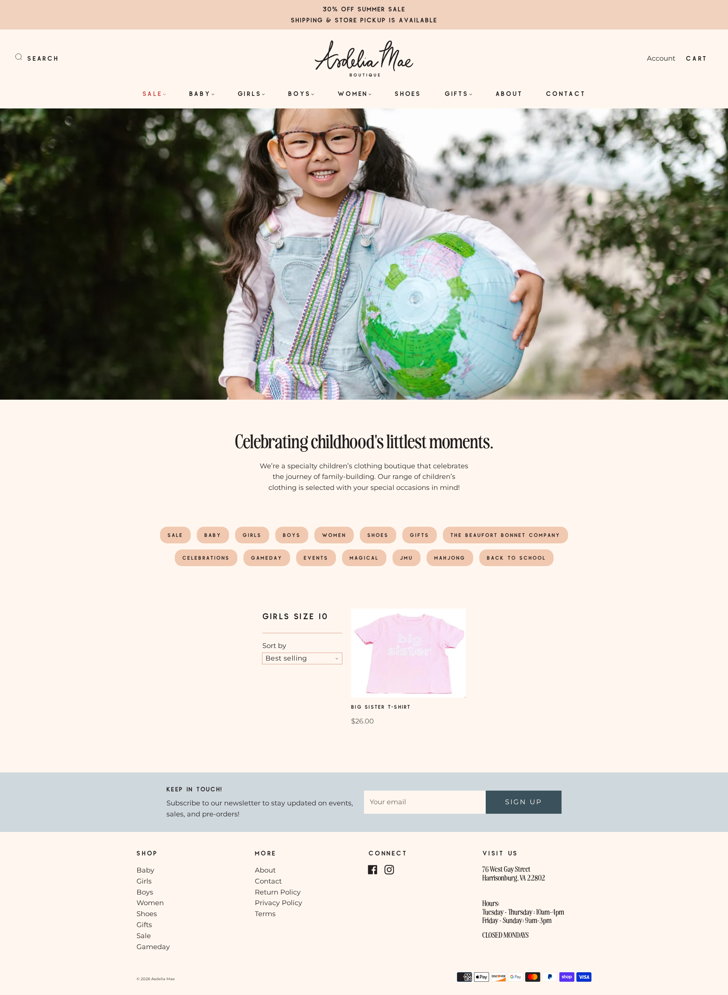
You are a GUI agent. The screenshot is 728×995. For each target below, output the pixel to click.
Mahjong (450, 557)
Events (316, 557)
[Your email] (425, 802)
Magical (364, 557)
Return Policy (278, 892)
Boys (299, 93)
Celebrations (206, 557)
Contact (565, 93)
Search (43, 58)
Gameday (266, 557)
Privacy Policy (278, 903)
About (509, 93)
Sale (152, 93)
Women (352, 93)
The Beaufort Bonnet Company (505, 535)
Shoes (408, 93)
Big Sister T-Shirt (381, 706)
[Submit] (23, 57)
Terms (265, 914)
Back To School (516, 557)
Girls (250, 93)
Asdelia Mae (163, 978)
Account (661, 58)
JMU (406, 557)
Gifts (457, 93)
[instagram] (389, 869)
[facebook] (372, 869)
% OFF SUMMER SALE (368, 9)
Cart (697, 58)
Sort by (274, 645)
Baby (200, 93)
